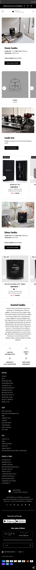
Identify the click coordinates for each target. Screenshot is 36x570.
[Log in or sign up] (32, 2)
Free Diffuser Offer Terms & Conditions (14, 450)
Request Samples (7, 399)
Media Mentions (7, 381)
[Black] (14, 289)
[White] (16, 289)
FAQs (3, 441)
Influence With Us (7, 392)
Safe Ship (5, 446)
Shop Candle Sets (11, 148)
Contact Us (5, 439)
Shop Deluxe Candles (12, 247)
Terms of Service (7, 464)
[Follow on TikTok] (29, 505)
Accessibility (6, 483)
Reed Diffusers (6, 422)
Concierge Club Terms (9, 481)
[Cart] (34, 2)
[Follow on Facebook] (7, 505)
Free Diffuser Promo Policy (10, 467)
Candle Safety (6, 448)
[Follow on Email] (22, 505)
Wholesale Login (7, 397)
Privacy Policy (6, 471)
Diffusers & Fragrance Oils (10, 413)
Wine (3, 416)
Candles (4, 420)
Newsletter (5, 402)
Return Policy (6, 460)
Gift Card (5, 429)
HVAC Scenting (6, 427)
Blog (3, 378)
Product (15, 100)
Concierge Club (6, 385)
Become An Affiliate (8, 388)
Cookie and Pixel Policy (9, 474)
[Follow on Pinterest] (25, 505)
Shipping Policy (6, 462)
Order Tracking (7, 443)
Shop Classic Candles (12, 63)
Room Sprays (6, 425)
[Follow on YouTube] (10, 505)
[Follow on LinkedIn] (18, 505)
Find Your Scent (7, 411)
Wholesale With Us (8, 395)
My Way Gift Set (15, 184)
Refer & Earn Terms (8, 478)
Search (4, 376)
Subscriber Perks (7, 383)
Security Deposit (7, 469)
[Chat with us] (33, 567)
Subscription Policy (8, 476)
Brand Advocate (7, 390)
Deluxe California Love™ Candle (15, 284)
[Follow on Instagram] (14, 505)
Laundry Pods (6, 418)
